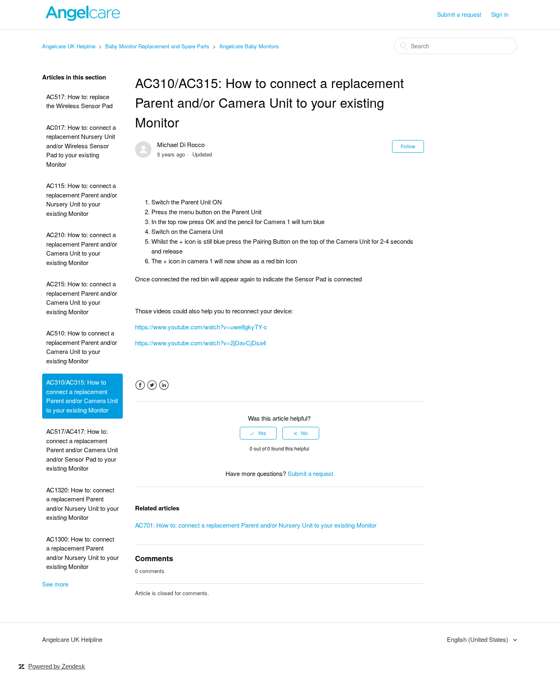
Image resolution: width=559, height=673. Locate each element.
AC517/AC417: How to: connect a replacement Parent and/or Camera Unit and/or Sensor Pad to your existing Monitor (82, 449)
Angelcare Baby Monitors (249, 46)
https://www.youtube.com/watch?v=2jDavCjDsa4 (200, 342)
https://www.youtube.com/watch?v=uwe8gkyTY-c (201, 326)
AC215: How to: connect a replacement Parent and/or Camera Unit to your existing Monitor (81, 297)
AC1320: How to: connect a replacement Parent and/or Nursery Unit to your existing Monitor (82, 503)
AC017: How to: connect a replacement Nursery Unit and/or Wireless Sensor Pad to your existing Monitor (81, 145)
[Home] (83, 18)
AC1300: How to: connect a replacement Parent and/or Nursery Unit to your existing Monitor (82, 553)
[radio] (258, 433)
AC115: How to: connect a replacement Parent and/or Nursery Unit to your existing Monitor (81, 199)
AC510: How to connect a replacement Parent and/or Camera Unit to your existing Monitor (81, 347)
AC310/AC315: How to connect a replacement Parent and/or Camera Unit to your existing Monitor (82, 396)
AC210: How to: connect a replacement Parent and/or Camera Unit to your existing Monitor (81, 248)
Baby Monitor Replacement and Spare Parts (157, 46)
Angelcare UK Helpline (68, 46)
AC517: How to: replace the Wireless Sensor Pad (79, 101)
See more (55, 584)
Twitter (152, 385)
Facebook (140, 385)
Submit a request (459, 14)
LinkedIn (164, 385)
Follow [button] (408, 146)
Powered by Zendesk (56, 666)
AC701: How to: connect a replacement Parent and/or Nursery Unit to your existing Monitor (255, 525)
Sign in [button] (500, 14)
